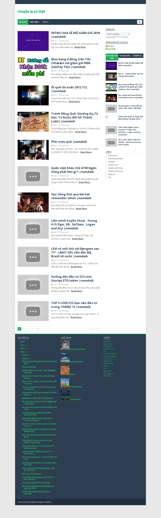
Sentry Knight (75, 399)
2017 (22, 349)
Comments (137, 56)
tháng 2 (26, 359)
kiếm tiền (34, 22)
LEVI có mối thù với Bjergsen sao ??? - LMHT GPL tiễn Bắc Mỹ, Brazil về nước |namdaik (75, 252)
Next (38, 329)
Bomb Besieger (76, 387)
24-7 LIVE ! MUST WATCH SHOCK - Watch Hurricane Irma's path (129, 142)
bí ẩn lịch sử (113, 155)
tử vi (105, 369)
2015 (22, 342)
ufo (109, 177)
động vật (111, 174)
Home (24, 22)
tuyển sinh (108, 371)
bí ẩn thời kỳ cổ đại (115, 159)
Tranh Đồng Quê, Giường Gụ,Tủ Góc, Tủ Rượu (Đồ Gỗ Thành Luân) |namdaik (74, 117)
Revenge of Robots (77, 349)
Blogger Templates (44, 502)
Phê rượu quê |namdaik (69, 142)
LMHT (106, 366)
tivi (105, 351)
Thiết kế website (110, 354)
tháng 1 (26, 355)
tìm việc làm (108, 359)
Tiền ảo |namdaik (29, 367)
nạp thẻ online (109, 349)
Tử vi (45, 22)
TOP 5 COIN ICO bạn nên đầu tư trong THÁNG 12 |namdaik (74, 305)
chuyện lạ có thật (31, 11)
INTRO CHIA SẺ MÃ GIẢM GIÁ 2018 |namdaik (75, 35)
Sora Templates (31, 502)
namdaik (111, 49)
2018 (22, 352)
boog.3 (111, 46)
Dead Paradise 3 (76, 362)
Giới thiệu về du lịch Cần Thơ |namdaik (37, 398)
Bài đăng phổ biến (112, 57)
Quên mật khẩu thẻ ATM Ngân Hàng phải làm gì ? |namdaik (74, 170)
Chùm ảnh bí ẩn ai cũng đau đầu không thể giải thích (130, 117)
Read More (80, 47)
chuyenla (111, 162)
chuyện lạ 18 (113, 165)
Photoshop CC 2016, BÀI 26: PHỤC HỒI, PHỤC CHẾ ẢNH (130, 107)
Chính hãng (108, 361)
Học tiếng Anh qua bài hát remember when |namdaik (71, 196)
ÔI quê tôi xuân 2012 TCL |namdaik (69, 89)
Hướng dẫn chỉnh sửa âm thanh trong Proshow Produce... (37, 419)
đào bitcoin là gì (110, 356)
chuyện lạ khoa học (115, 171)
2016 (22, 345)
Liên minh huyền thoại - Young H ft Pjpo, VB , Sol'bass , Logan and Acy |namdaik (74, 224)
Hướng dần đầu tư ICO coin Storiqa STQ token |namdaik (72, 278)
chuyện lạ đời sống (115, 168)
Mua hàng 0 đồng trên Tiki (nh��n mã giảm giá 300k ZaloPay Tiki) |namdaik (71, 63)
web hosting (108, 364)
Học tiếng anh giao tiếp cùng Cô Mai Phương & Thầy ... (36, 414)
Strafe (72, 374)
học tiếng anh (109, 373)
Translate (124, 37)
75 (32, 329)
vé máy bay (108, 344)
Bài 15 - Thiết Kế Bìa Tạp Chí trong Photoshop (130, 75)
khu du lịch (108, 346)
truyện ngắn (124, 56)
